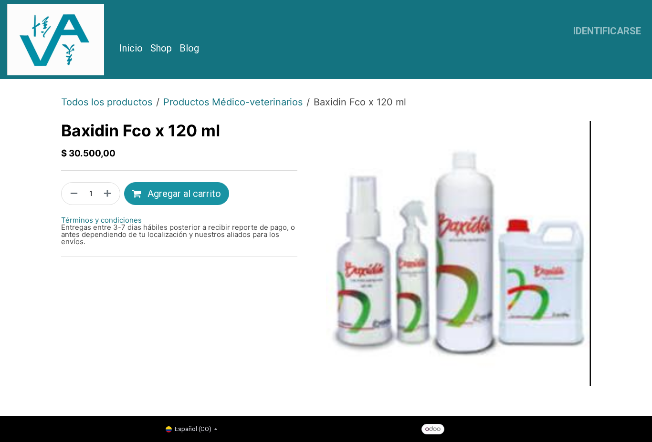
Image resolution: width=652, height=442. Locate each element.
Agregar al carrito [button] (183, 193)
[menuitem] (131, 48)
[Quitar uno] (72, 194)
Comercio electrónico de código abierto (529, 428)
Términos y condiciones (101, 220)
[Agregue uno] (109, 194)
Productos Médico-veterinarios (233, 102)
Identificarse (607, 31)
